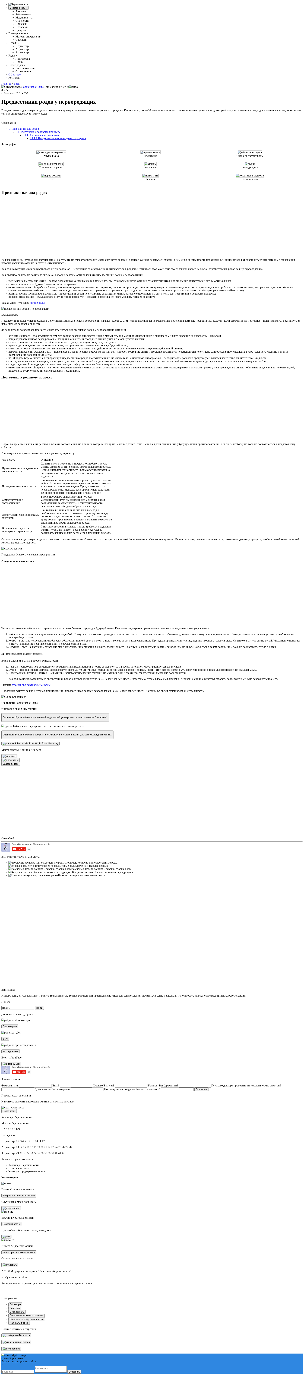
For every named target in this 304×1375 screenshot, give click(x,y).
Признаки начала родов (23, 128)
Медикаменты (24, 17)
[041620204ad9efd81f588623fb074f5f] (10, 760)
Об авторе (14, 74)
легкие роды (37, 302)
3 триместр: (8, 1153)
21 (45, 1147)
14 (21, 1147)
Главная (6, 83)
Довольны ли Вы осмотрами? (52, 1089)
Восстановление (25, 68)
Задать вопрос (10, 764)
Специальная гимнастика (41, 135)
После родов (17, 65)
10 (36, 1141)
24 (56, 1147)
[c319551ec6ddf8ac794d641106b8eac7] (11, 1064)
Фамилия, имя (9, 1085)
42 (63, 1153)
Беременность (18, 8)
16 (28, 1147)
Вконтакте (24, 1335)
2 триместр (22, 49)
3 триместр (22, 52)
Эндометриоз (10, 1026)
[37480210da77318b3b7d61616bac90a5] (30, 743)
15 (24, 1147)
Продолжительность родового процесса (58, 138)
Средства (21, 30)
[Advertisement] (55, 224)
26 (63, 1147)
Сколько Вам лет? (103, 1085)
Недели (14, 42)
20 (42, 1147)
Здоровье (20, 11)
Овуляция (21, 39)
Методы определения (28, 36)
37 (45, 1153)
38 (49, 1153)
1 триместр (22, 46)
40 (56, 1153)
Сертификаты (17, 1311)
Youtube (15, 1348)
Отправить (74, 1371)
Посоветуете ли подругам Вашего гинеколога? (132, 1089)
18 (35, 1147)
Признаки (21, 23)
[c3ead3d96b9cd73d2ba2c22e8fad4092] (9, 1265)
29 (17, 1153)
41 (59, 1153)
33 (31, 1153)
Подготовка (22, 58)
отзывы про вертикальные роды (31, 684)
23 (52, 1147)
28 (70, 1147)
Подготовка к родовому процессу (37, 131)
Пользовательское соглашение (26, 1315)
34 (35, 1153)
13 (17, 1147)
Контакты (14, 77)
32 (28, 1153)
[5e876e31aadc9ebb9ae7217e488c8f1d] (11, 1208)
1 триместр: (8, 1141)
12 (43, 1141)
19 (38, 1147)
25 (59, 1147)
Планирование (18, 33)
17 (31, 1147)
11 (40, 1141)
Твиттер (25, 1342)
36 (42, 1153)
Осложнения (23, 71)
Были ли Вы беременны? (163, 1085)
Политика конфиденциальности (26, 1319)
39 (52, 1153)
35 (38, 1153)
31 (24, 1153)
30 (21, 1153)
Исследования (10, 1051)
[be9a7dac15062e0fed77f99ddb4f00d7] (9, 756)
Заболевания (23, 14)
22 (49, 1147)
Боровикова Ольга (33, 86)
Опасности (22, 20)
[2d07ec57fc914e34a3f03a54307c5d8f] (6, 1236)
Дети (5, 1039)
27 (66, 1147)
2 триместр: (8, 1147)
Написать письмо (19, 1323)
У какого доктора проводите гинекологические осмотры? (246, 1085)
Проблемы (21, 27)
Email (55, 1085)
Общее (19, 61)
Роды (12, 55)
